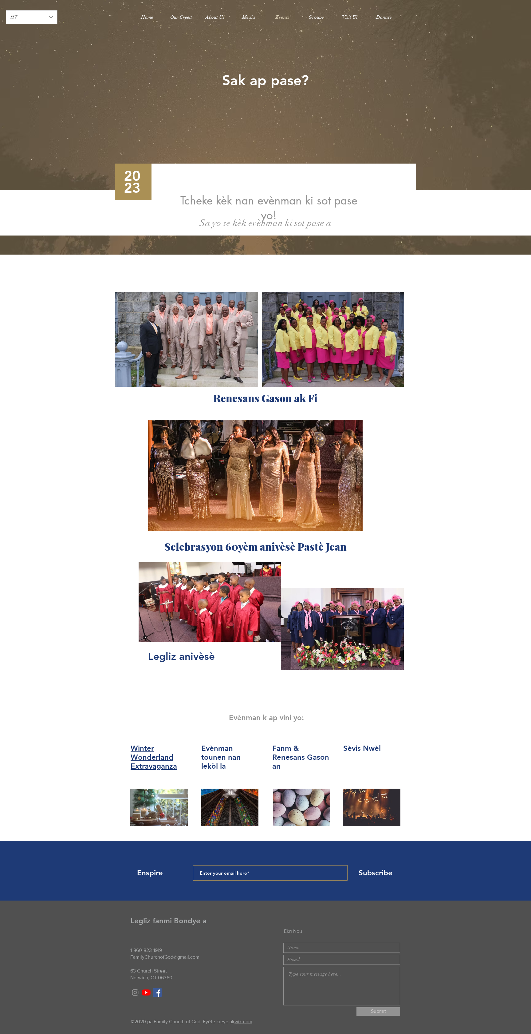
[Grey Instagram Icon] (135, 992)
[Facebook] (157, 992)
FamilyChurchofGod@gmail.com (164, 957)
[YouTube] (146, 992)
